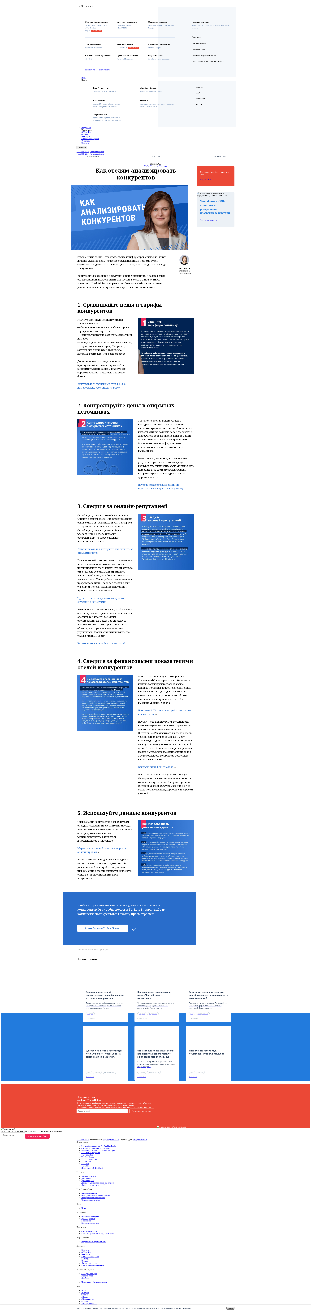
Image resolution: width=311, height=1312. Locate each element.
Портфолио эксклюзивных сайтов (95, 1195)
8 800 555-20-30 (83, 152)
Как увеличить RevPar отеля (155, 767)
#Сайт (83, 1290)
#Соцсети (85, 1293)
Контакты (85, 1250)
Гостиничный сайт (89, 1193)
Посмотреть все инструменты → (98, 70)
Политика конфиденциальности (94, 1282)
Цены (83, 78)
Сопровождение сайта (90, 1200)
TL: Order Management (90, 1153)
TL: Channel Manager (98, 1150)
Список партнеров (89, 1231)
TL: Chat (84, 1166)
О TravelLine (86, 1252)
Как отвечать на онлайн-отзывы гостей (101, 643)
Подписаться (205, 179)
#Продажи (85, 1297)
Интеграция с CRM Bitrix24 (92, 1168)
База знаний (86, 1221)
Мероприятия (87, 1276)
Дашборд (85, 1278)
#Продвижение (87, 1299)
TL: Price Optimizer (89, 1159)
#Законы (84, 1295)
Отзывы (84, 1261)
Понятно (230, 1308)
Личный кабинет (97, 152)
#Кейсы (84, 1301)
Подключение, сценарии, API (93, 1242)
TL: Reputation (87, 1155)
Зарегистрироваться (208, 220)
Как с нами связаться (90, 1223)
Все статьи (156, 156)
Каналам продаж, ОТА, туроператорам (97, 1233)
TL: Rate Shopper (88, 1157)
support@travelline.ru (111, 1140)
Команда (85, 1259)
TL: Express (86, 1161)
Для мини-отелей (88, 1176)
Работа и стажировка (90, 1257)
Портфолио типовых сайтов (93, 1198)
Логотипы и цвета (89, 1263)
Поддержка (86, 128)
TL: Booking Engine (99, 1146)
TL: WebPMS (95, 1148)
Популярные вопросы (90, 1216)
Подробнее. (186, 1308)
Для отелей (86, 1178)
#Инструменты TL (89, 1304)
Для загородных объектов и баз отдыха (97, 1183)
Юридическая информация (92, 1265)
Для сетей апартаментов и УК (93, 1185)
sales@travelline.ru (140, 1140)
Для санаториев (87, 1181)
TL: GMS (85, 1164)
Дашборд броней (88, 1219)
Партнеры (85, 1254)
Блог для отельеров (89, 1274)
